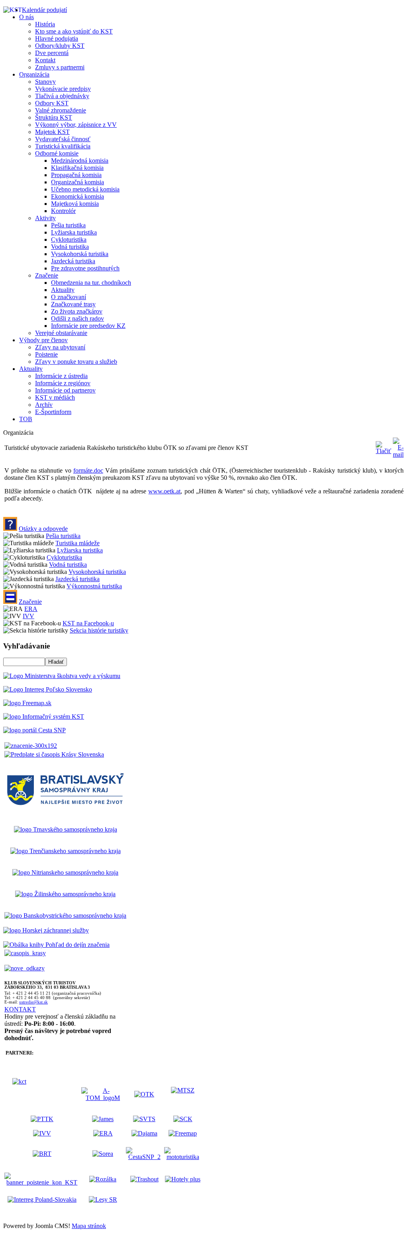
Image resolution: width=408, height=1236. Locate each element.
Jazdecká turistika (77, 579)
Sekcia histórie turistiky (99, 630)
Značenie (30, 601)
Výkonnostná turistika (94, 586)
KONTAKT (20, 1009)
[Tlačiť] (383, 450)
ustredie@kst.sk (33, 1002)
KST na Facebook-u (88, 623)
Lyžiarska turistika (80, 550)
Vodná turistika (68, 564)
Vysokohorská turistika (97, 571)
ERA (30, 608)
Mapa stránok (89, 1225)
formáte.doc (88, 470)
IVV (28, 616)
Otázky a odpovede (43, 528)
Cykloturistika (64, 557)
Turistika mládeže (77, 543)
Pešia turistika (63, 535)
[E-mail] (398, 454)
